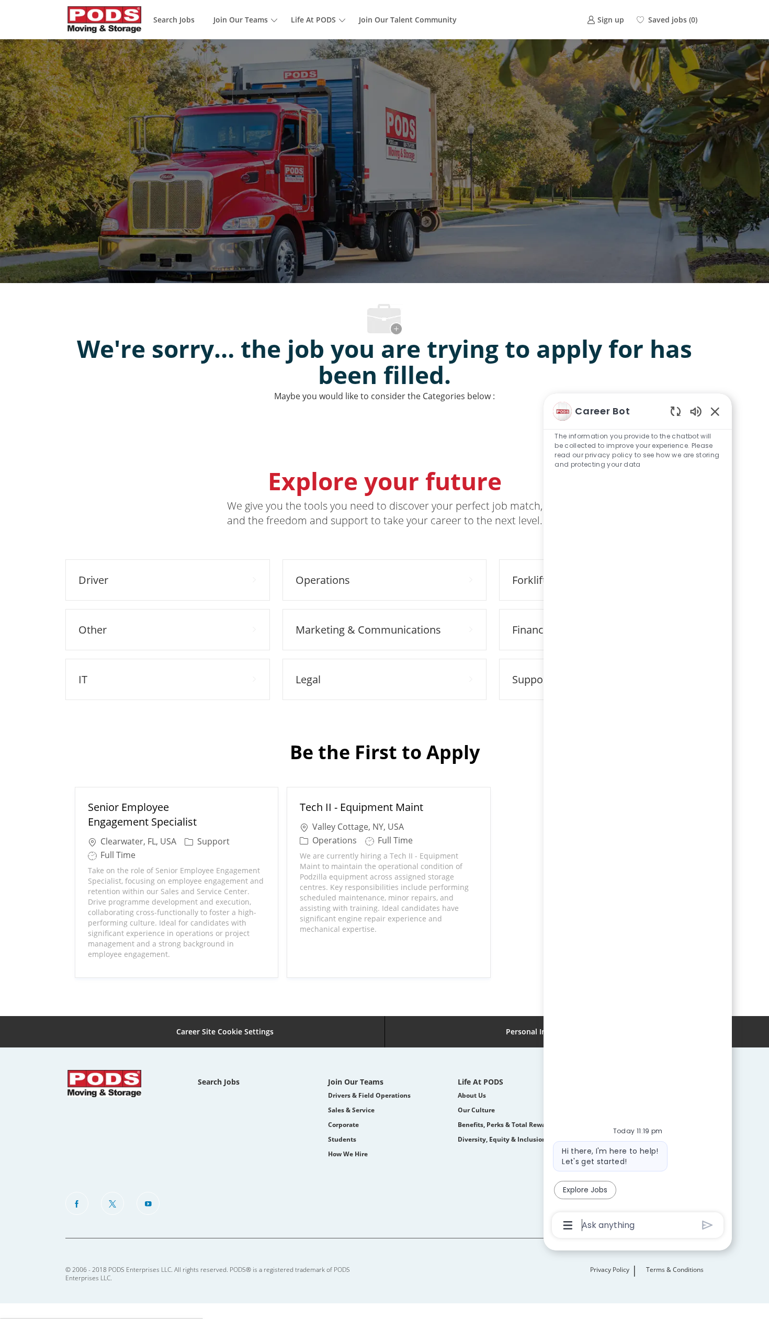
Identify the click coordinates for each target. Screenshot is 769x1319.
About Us (472, 1095)
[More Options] (567, 1225)
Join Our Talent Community (408, 20)
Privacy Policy (609, 1270)
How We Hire (348, 1153)
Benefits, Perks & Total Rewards (507, 1124)
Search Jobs (174, 20)
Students (342, 1139)
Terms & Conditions (675, 1270)
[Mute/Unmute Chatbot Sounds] (696, 411)
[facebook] (76, 1203)
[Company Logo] (104, 20)
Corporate (343, 1124)
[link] (605, 19)
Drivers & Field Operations (369, 1095)
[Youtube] (148, 1203)
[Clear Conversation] (675, 411)
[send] (707, 1225)
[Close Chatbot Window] (715, 411)
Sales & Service (351, 1110)
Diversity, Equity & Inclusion (502, 1139)
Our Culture (476, 1110)
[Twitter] (112, 1203)
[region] (638, 817)
